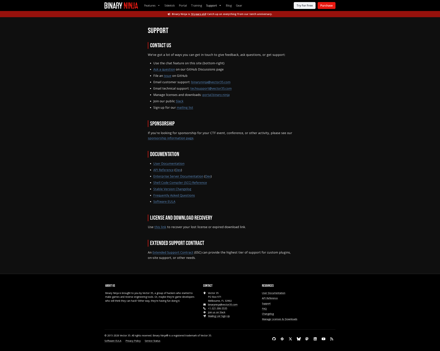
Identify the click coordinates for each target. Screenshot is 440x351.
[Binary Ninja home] (121, 5)
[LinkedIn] (315, 339)
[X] (290, 339)
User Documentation (168, 163)
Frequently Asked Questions (174, 195)
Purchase (326, 5)
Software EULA (164, 201)
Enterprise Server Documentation (178, 176)
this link (160, 227)
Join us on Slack (216, 312)
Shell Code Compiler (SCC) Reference (180, 182)
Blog (229, 5)
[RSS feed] (332, 339)
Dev (178, 170)
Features (150, 5)
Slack (179, 101)
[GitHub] (274, 339)
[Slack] (282, 339)
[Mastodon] (307, 339)
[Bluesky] (298, 339)
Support (211, 5)
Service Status (152, 340)
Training (196, 5)
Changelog (268, 313)
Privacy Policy (133, 340)
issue (167, 76)
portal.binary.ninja (216, 95)
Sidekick (169, 5)
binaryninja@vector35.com (210, 82)
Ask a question (164, 69)
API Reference (163, 170)
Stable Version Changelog (172, 189)
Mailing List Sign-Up (219, 316)
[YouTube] (323, 339)
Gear (239, 5)
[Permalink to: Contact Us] (176, 46)
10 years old (198, 14)
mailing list (185, 107)
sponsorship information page (170, 138)
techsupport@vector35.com (211, 88)
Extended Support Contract (172, 252)
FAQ (264, 308)
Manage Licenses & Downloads (279, 319)
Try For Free (304, 5)
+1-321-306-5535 (217, 308)
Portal (183, 5)
